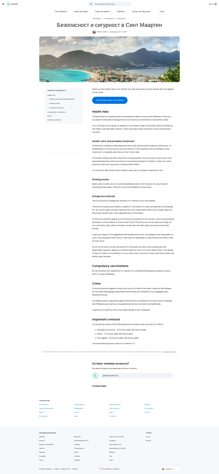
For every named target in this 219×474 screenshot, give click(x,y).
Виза (76, 416)
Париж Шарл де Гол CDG (117, 448)
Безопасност (122, 19)
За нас (148, 437)
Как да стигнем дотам (141, 11)
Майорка (77, 460)
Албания (77, 456)
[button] (3, 4)
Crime (49, 116)
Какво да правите (102, 11)
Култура (147, 412)
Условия (56, 469)
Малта (76, 452)
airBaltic (42, 437)
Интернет (113, 416)
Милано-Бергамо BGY (46, 444)
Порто (111, 460)
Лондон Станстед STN (116, 437)
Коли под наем (114, 408)
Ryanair (42, 441)
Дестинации (97, 19)
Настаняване (149, 408)
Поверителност (66, 469)
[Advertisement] (64, 142)
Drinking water (55, 103)
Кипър (41, 460)
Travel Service (79, 448)
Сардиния (112, 441)
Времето (121, 11)
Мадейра (42, 452)
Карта (111, 412)
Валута (41, 412)
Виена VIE (77, 437)
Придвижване (78, 408)
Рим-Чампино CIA (115, 444)
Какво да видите (81, 11)
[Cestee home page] (12, 4)
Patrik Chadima (102, 32)
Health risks (51, 95)
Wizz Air (41, 448)
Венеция (112, 452)
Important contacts (54, 120)
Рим (110, 456)
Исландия (42, 456)
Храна (76, 412)
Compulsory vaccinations (56, 112)
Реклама (75, 469)
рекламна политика (169, 352)
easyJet (77, 444)
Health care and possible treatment (62, 99)
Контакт (148, 441)
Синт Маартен (61, 11)
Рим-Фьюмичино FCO (81, 441)
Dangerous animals (57, 108)
